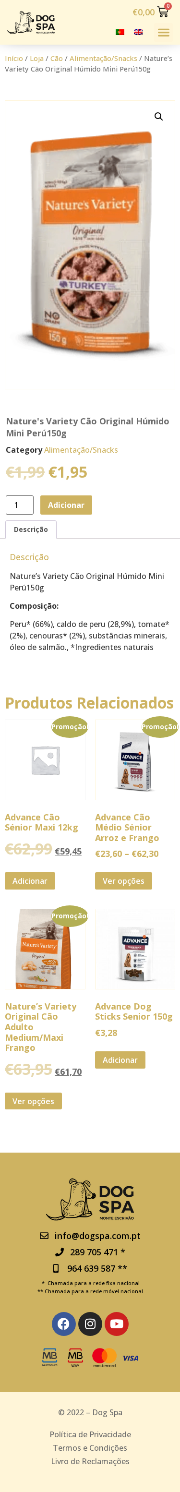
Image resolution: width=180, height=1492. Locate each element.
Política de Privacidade (90, 1434)
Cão (56, 58)
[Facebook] (64, 1324)
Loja (37, 58)
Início (14, 58)
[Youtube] (117, 1324)
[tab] (31, 529)
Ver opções (123, 881)
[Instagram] (90, 1324)
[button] (163, 32)
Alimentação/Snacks (103, 58)
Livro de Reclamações (90, 1461)
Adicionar (66, 505)
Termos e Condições (90, 1448)
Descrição (31, 529)
